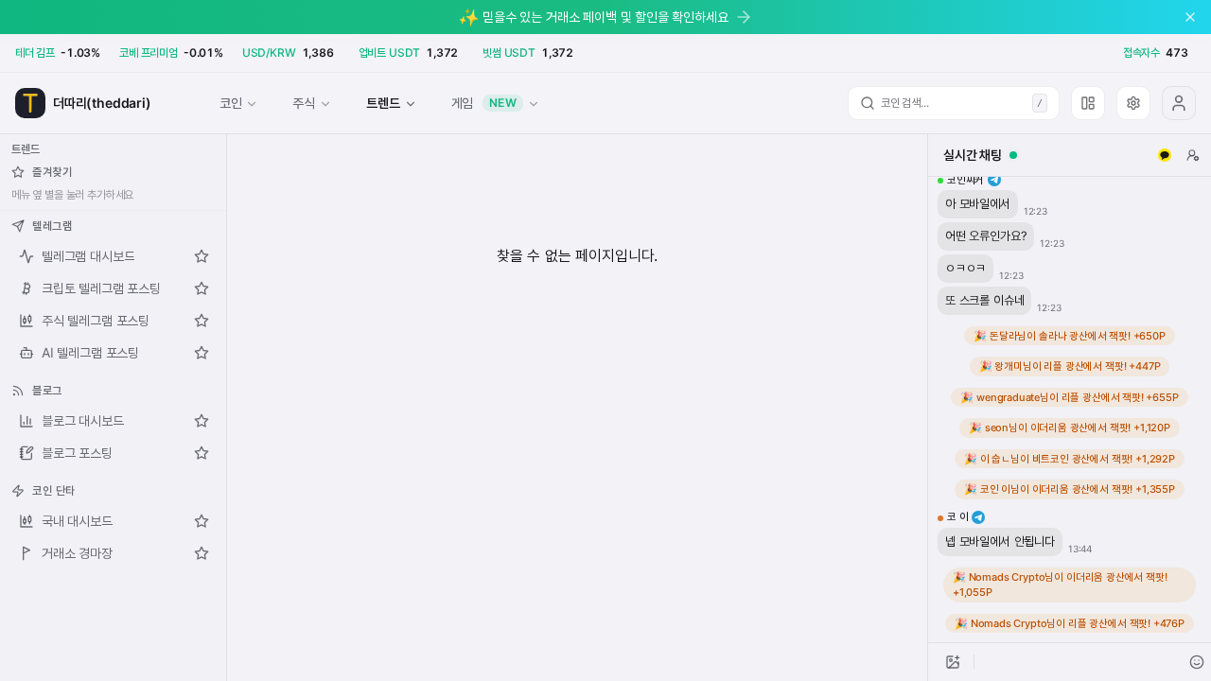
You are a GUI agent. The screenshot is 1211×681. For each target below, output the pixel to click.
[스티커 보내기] (1197, 662)
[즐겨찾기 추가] (201, 256)
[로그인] (1179, 103)
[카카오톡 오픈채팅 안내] (1164, 155)
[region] (1069, 409)
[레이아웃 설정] (1088, 103)
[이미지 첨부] (952, 662)
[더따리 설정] (1133, 103)
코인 (230, 103)
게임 (484, 103)
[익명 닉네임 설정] (1193, 155)
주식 (303, 103)
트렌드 (382, 103)
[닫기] (1190, 17)
